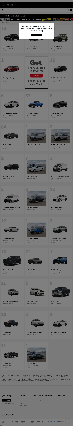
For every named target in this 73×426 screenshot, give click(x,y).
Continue (36, 35)
